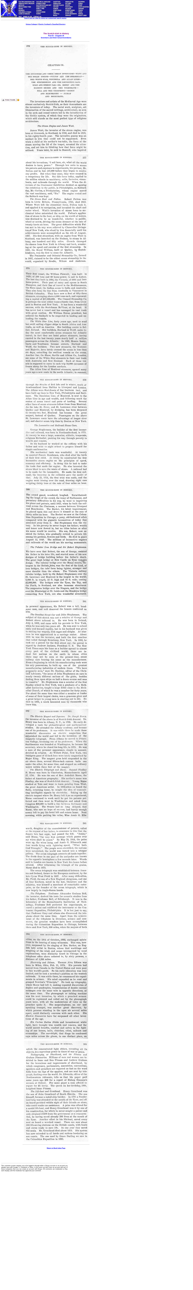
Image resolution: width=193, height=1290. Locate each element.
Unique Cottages (31, 24)
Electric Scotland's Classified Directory (52, 24)
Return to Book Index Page (56, 1148)
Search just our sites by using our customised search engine (45, 18)
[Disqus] (34, 1201)
